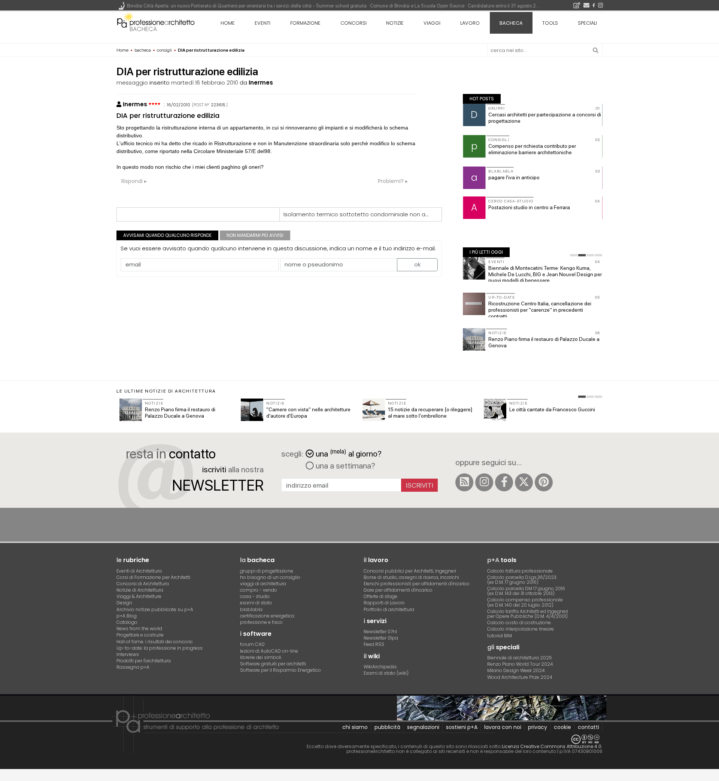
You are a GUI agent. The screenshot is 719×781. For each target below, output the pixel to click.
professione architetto (155, 22)
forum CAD (252, 644)
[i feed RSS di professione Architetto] (464, 482)
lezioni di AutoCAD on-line (269, 651)
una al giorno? (349, 453)
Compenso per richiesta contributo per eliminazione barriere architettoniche (532, 149)
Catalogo (126, 622)
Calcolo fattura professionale (520, 571)
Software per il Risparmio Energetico (280, 670)
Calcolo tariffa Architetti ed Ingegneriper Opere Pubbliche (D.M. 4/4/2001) (527, 613)
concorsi (353, 23)
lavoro (470, 23)
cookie (562, 727)
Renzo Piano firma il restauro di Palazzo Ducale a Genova (180, 412)
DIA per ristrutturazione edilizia (167, 115)
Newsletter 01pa (381, 638)
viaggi (432, 23)
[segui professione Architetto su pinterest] (544, 482)
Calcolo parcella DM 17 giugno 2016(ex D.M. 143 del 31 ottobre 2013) (526, 591)
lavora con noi (502, 727)
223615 (218, 105)
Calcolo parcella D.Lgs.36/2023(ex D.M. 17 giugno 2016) (521, 579)
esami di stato (256, 603)
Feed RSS (374, 644)
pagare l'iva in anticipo (514, 177)
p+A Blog (126, 616)
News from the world (139, 628)
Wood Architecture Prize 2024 (519, 677)
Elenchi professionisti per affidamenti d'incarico (417, 583)
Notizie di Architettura (139, 590)
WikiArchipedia (380, 666)
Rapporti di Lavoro (384, 603)
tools (550, 23)
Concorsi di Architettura (142, 583)
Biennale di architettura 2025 (519, 658)
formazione (305, 23)
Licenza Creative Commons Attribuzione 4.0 (551, 746)
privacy (537, 727)
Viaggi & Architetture (138, 596)
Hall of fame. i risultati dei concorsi (154, 641)
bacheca (143, 29)
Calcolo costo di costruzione (519, 622)
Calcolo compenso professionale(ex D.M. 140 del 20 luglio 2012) (525, 602)
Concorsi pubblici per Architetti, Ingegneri (410, 571)
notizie (395, 23)
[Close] (4, 777)
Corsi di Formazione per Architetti (153, 577)
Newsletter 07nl (380, 631)
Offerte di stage (380, 596)
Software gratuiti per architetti (273, 664)
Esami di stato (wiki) (386, 673)
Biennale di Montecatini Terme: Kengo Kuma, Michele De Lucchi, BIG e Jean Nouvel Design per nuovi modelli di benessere (545, 274)
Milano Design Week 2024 (516, 670)
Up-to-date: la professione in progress (159, 648)
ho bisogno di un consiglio (270, 577)
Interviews (127, 654)
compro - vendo (258, 590)
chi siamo (355, 727)
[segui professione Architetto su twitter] (524, 482)
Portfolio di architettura (389, 609)
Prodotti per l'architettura (143, 661)
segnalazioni (423, 727)
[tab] (573, 255)
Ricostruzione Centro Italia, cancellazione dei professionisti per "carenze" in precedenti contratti (539, 309)
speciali (587, 23)
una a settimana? (344, 465)
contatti (588, 727)
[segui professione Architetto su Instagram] (484, 482)
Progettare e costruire (140, 635)
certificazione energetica (267, 616)
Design (124, 603)
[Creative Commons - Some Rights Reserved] (359, 739)
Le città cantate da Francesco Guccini (552, 409)
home (228, 23)
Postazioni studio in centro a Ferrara (529, 207)
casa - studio (255, 596)
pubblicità (387, 727)
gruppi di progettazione (266, 571)
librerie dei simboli (260, 657)
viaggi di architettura (263, 583)
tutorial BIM (499, 635)
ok (417, 264)
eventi (262, 23)
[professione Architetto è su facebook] (504, 482)
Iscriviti (419, 485)
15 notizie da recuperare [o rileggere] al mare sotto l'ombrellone (430, 412)
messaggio (132, 82)
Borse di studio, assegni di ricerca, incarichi (411, 577)
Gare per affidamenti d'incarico (398, 590)
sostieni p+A (461, 727)
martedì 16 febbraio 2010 (204, 82)
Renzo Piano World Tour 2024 (520, 664)
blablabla (251, 609)
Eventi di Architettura (139, 571)
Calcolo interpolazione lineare (520, 629)
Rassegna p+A (132, 667)
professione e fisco (261, 622)
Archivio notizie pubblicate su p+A (154, 609)
